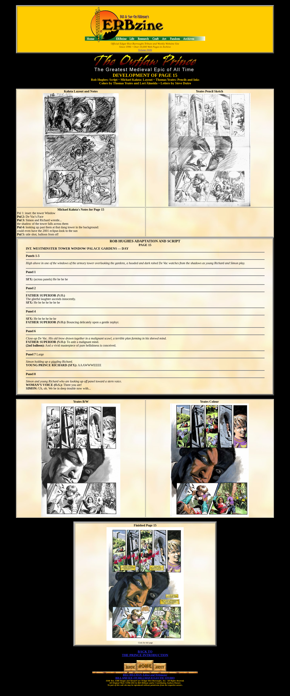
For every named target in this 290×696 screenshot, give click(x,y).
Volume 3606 (145, 49)
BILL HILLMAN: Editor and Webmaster (145, 674)
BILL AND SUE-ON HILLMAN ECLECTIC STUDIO (145, 677)
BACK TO (145, 651)
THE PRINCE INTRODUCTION (145, 655)
